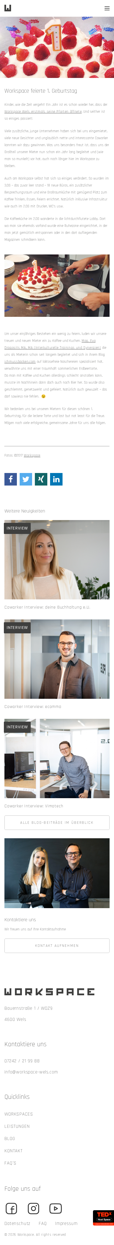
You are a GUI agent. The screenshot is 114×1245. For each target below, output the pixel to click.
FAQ (43, 1224)
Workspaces (18, 1114)
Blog (9, 1139)
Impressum (66, 1224)
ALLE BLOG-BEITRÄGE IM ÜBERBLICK (57, 822)
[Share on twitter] (26, 479)
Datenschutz (17, 1224)
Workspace (32, 455)
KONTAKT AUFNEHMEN (57, 945)
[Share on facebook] (10, 479)
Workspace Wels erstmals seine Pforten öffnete (43, 111)
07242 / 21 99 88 (22, 1061)
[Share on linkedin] (56, 479)
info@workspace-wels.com (31, 1072)
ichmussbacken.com (20, 361)
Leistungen (17, 1126)
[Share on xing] (41, 479)
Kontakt (13, 1151)
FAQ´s (10, 1163)
